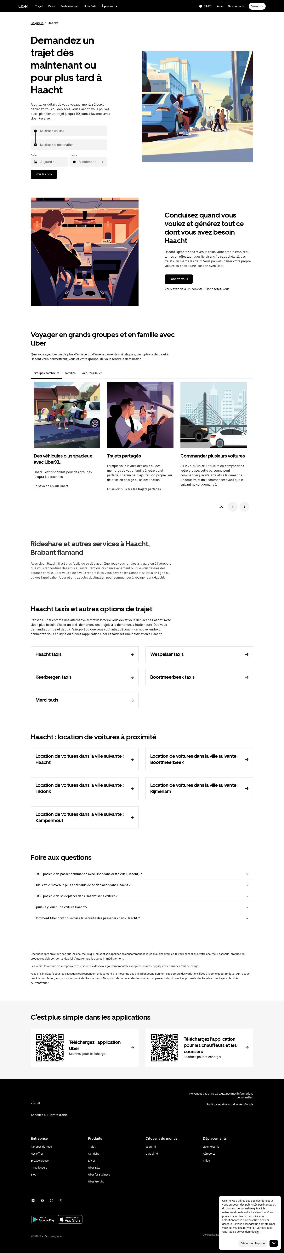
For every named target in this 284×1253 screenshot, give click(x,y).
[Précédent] (233, 507)
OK (273, 1243)
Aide (220, 6)
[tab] (108, 373)
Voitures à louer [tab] (92, 373)
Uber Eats (90, 6)
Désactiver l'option (253, 1243)
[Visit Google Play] (43, 1220)
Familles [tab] (70, 373)
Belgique (37, 23)
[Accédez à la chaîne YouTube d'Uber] (42, 1200)
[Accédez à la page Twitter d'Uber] (60, 1200)
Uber (23, 6)
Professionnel (69, 6)
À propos (107, 6)
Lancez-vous (178, 279)
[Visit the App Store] (70, 1219)
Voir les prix (44, 174)
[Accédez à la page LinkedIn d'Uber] (33, 1200)
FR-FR (208, 6)
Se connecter (237, 6)
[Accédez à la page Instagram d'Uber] (51, 1200)
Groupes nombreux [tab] (46, 373)
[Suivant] (244, 507)
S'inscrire (257, 6)
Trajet (39, 6)
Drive (51, 6)
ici (257, 1231)
